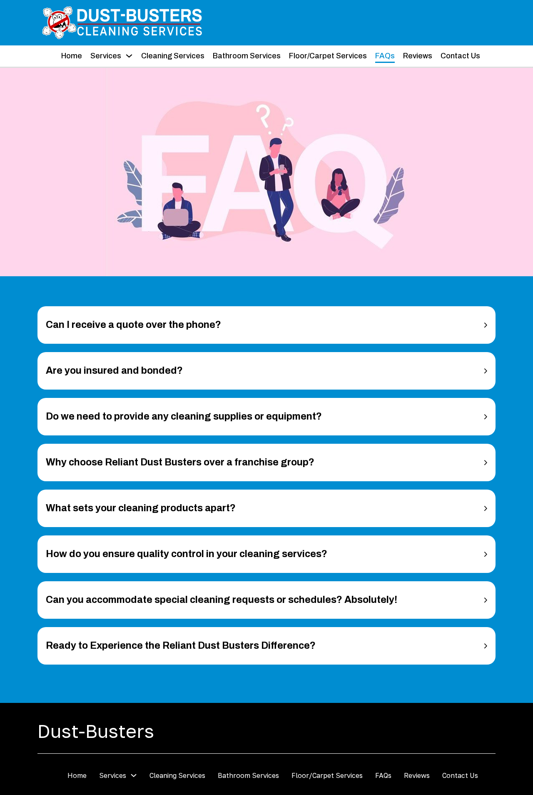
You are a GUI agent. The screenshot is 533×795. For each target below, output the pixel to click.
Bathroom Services (247, 56)
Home (71, 56)
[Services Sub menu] (129, 56)
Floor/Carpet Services (328, 56)
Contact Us (460, 56)
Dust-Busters (95, 731)
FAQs (385, 56)
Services (105, 56)
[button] (266, 325)
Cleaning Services (172, 56)
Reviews (417, 56)
